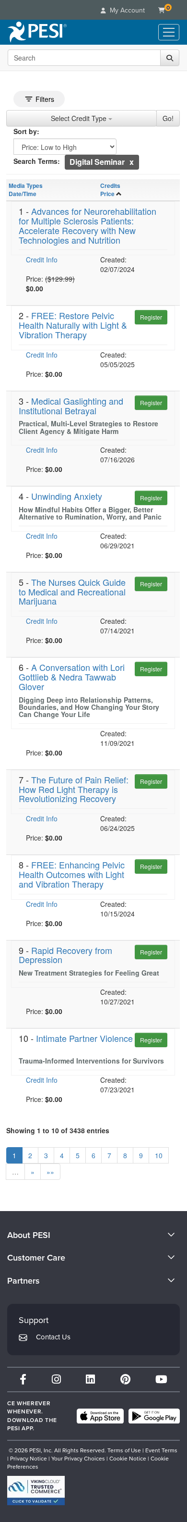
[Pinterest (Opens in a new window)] (125, 1379)
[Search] (169, 57)
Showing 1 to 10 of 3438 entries (57, 1130)
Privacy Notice (28, 1458)
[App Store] (100, 1416)
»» (50, 1171)
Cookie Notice (127, 1458)
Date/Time (22, 193)
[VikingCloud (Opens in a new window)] (36, 1490)
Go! (168, 118)
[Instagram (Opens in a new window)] (56, 1379)
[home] (37, 32)
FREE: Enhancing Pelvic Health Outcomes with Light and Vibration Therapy (72, 874)
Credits (110, 185)
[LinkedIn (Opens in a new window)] (90, 1379)
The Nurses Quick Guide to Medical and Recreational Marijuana (72, 591)
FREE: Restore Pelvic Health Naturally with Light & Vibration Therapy (73, 325)
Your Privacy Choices (78, 1458)
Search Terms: (36, 161)
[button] (132, 161)
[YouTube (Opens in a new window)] (161, 1379)
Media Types (26, 185)
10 (159, 1155)
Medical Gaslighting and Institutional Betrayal (71, 406)
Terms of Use (124, 1450)
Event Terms (161, 1450)
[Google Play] (154, 1416)
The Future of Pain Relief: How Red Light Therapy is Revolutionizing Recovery (74, 789)
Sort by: (26, 131)
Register (151, 317)
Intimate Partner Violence (84, 1038)
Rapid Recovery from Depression (65, 955)
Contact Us (53, 1337)
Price (107, 193)
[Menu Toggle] (168, 32)
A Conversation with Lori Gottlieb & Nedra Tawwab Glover (72, 677)
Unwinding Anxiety (66, 496)
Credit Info (42, 259)
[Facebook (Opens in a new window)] (23, 1379)
